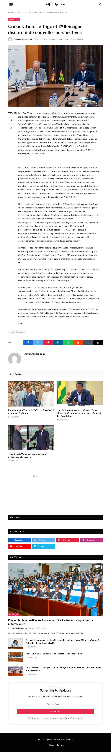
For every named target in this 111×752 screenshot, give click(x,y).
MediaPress (68, 739)
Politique (13, 615)
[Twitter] (11, 128)
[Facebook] (11, 120)
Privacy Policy (70, 718)
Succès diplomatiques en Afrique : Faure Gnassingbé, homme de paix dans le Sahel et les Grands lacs (79, 413)
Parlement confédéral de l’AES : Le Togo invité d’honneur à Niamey (31, 411)
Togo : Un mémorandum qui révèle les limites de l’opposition (54, 653)
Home (51, 745)
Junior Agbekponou (24, 39)
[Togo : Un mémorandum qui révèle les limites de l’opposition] (15, 657)
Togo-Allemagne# (17, 332)
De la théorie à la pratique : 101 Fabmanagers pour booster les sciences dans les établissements (63, 668)
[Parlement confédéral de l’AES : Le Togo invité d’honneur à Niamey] (31, 394)
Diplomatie (14, 20)
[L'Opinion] (55, 4)
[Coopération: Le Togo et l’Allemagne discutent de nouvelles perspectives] (55, 76)
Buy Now (60, 745)
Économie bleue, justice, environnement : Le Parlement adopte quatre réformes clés (50, 622)
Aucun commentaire (60, 39)
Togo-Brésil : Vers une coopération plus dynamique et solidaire (28, 455)
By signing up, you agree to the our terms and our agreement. (56, 718)
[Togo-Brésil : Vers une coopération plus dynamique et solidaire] (31, 437)
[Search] (100, 4)
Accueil (11, 12)
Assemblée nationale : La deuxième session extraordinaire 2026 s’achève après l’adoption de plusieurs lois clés (63, 641)
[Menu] (11, 4)
